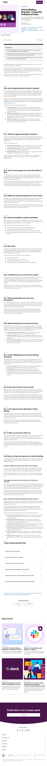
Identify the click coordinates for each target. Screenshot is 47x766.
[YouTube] (27, 730)
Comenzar (39, 2)
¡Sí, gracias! (18, 603)
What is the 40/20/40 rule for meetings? (14, 557)
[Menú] (44, 2)
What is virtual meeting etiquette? (12, 551)
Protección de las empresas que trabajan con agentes (33, 648)
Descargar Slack (11, 755)
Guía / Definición (32, 27)
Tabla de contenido (5, 35)
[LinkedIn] (40, 39)
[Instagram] (19, 730)
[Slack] (5, 2)
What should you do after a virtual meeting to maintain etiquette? (19, 575)
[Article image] (34, 634)
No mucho (28, 603)
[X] (24, 730)
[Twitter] (37, 39)
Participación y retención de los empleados (28, 593)
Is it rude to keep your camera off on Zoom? (14, 563)
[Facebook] (39, 39)
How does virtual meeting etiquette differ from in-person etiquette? (20, 581)
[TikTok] (29, 730)
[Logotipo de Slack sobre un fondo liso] (12, 669)
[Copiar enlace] (42, 39)
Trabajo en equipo (26, 594)
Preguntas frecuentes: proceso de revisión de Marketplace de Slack (11, 683)
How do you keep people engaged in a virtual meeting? (17, 569)
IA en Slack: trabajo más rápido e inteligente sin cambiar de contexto (12, 648)
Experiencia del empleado (33, 30)
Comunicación (24, 27)
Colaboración (24, 6)
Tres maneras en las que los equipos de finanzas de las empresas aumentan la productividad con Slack (34, 684)
